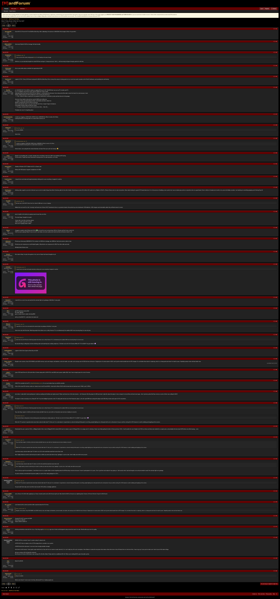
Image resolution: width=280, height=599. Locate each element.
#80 (276, 570)
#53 (276, 187)
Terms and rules (261, 593)
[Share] (274, 29)
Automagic (46, 529)
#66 (276, 369)
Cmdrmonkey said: (20, 267)
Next (13, 25)
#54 (276, 198)
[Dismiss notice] (277, 14)
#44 (276, 65)
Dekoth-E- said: (19, 324)
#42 (276, 41)
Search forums (12, 11)
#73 (276, 477)
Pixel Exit (131, 597)
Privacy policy (269, 593)
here (35, 57)
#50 (276, 152)
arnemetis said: (19, 201)
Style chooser (6, 593)
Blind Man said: (19, 128)
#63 (276, 334)
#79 (276, 558)
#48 (276, 125)
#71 (276, 437)
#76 (276, 515)
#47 (276, 114)
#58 (276, 251)
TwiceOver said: (19, 415)
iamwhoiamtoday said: (20, 141)
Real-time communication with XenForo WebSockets (144, 597)
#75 (276, 501)
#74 (276, 491)
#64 (276, 347)
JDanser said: (19, 337)
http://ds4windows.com (36, 383)
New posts (13, 8)
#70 (276, 426)
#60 (276, 297)
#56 (276, 227)
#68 (276, 391)
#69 (276, 402)
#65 (276, 358)
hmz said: (18, 573)
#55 (276, 211)
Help (274, 593)
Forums (6, 8)
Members (22, 8)
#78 (276, 537)
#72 (276, 458)
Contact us (254, 593)
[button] (18, 8)
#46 (276, 87)
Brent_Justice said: (20, 508)
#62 (276, 321)
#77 (276, 526)
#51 (276, 163)
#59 (276, 264)
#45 (276, 76)
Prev (4, 25)
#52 (276, 176)
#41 (276, 28)
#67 (276, 380)
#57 (276, 238)
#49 (276, 138)
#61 (276, 308)
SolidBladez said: (19, 55)
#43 (276, 52)
